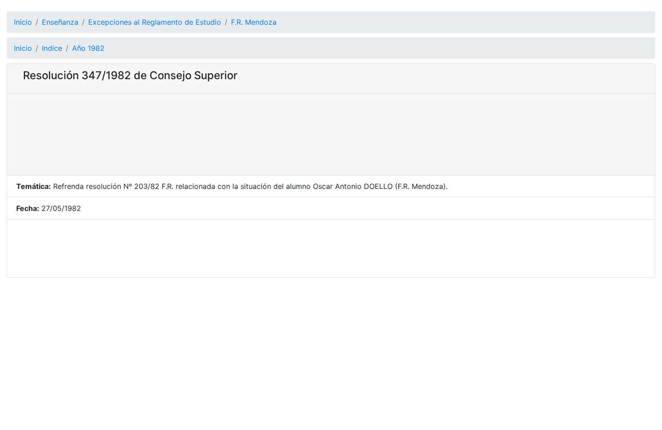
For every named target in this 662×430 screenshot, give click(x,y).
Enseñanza (60, 22)
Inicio (23, 22)
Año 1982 (88, 48)
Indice (52, 48)
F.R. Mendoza (254, 22)
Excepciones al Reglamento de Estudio (154, 22)
